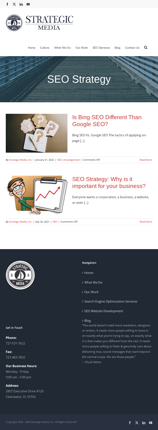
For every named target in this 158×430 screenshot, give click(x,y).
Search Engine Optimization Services (110, 301)
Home (88, 273)
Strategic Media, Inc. (20, 159)
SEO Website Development (103, 311)
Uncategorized (71, 159)
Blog (87, 321)
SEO (59, 159)
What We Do (93, 282)
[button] (145, 47)
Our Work (91, 292)
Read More (146, 159)
